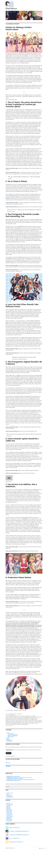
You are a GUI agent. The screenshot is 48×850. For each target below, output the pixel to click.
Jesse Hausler (19, 713)
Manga (8, 739)
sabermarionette (38, 722)
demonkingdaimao (27, 717)
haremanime (8, 719)
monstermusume (9, 721)
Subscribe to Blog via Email (13, 744)
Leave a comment (9, 725)
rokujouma (26, 722)
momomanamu (12, 834)
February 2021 (9, 810)
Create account (10, 792)
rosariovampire (32, 722)
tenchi (30, 723)
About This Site (11, 733)
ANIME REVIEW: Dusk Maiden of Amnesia (15, 778)
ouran (33, 721)
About (8, 732)
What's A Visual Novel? (12, 735)
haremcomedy (14, 719)
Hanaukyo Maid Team (11, 197)
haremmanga (19, 719)
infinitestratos (8, 720)
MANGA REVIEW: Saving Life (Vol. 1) (13, 780)
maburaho (28, 720)
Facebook (8, 766)
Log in (8, 794)
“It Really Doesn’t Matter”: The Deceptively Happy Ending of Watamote (20, 779)
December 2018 (10, 814)
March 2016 (9, 818)
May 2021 (8, 807)
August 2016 (9, 817)
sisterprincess (25, 723)
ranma (22, 722)
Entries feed (9, 795)
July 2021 (8, 806)
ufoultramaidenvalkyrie (15, 724)
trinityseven (8, 724)
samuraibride (8, 723)
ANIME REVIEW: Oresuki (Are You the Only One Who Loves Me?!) (19, 777)
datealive (19, 717)
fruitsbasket (39, 717)
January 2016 (9, 820)
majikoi (32, 720)
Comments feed (10, 796)
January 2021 (9, 811)
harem (36, 718)
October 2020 (9, 812)
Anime (8, 737)
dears (22, 717)
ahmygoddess (16, 715)
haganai (18, 718)
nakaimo (17, 721)
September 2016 (10, 816)
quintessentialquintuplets (16, 722)
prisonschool (8, 722)
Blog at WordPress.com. (10, 848)
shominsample (19, 723)
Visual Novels (9, 741)
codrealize (14, 717)
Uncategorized (12, 714)
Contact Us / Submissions (13, 734)
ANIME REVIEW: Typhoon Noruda (13, 776)
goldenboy (12, 718)
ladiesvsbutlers (19, 720)
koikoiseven (14, 720)
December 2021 (10, 804)
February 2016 (9, 819)
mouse (14, 721)
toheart (32, 723)
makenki (35, 720)
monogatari (40, 720)
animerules (27, 715)
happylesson (32, 718)
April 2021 (9, 808)
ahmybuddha (11, 715)
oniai (23, 721)
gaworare (7, 718)
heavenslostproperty (27, 719)
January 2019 (9, 813)
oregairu (26, 721)
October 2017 (9, 815)
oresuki (29, 721)
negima (20, 721)
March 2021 (9, 809)
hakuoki (22, 718)
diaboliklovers (34, 717)
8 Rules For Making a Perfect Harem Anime (19, 28)
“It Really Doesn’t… (16, 827)
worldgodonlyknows (24, 724)
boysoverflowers (32, 715)
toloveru (36, 723)
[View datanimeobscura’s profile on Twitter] (9, 763)
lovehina (24, 720)
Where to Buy (10, 736)
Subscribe (8, 753)
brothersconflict (9, 717)
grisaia (15, 718)
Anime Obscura (11, 9)
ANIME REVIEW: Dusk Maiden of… (22, 831)
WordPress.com (10, 797)
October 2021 (9, 805)
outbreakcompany (37, 721)
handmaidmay (27, 718)
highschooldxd (34, 719)
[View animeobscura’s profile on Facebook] (7, 763)
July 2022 (8, 803)
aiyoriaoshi (22, 715)
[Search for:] (24, 786)
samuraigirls (13, 723)
